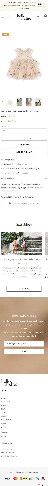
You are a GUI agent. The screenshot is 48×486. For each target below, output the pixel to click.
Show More (24, 288)
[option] (24, 63)
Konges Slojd (7, 116)
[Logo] (24, 17)
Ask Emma (35, 203)
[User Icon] (38, 17)
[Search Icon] (9, 17)
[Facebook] (6, 390)
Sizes (3, 126)
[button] (42, 484)
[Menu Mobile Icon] (2, 16)
